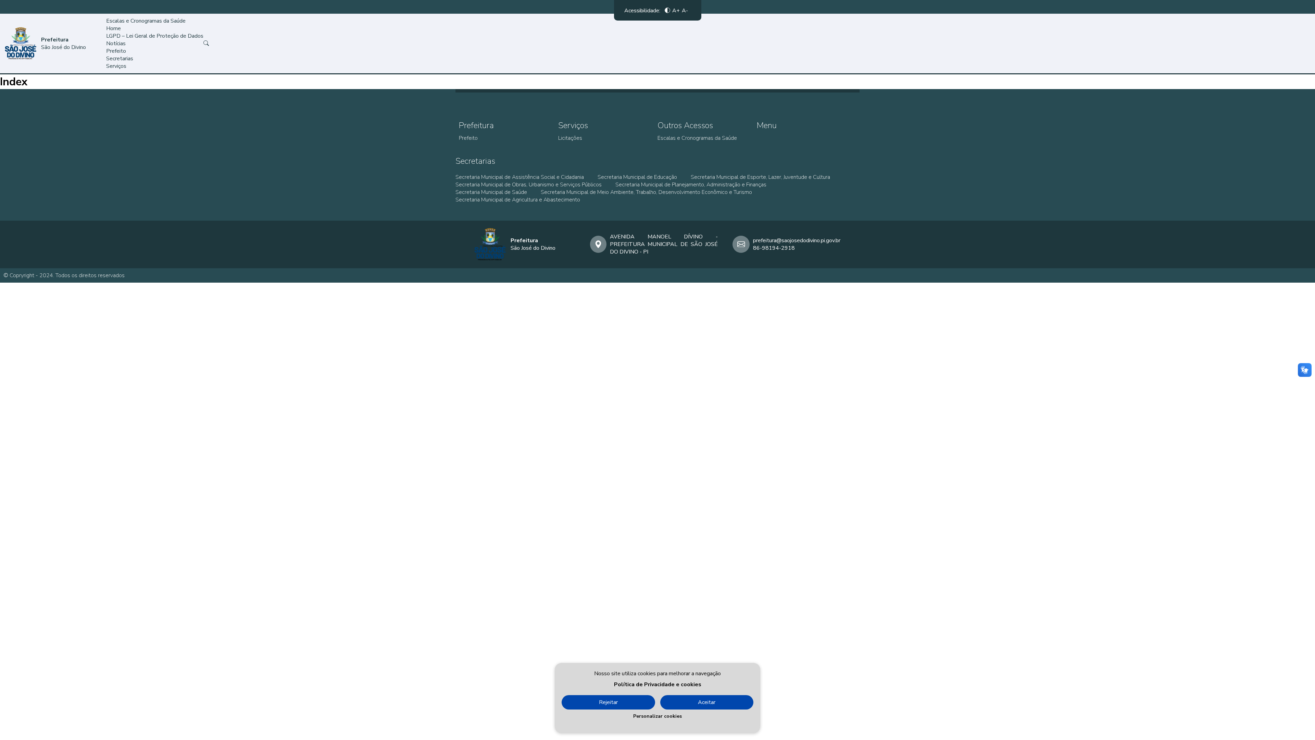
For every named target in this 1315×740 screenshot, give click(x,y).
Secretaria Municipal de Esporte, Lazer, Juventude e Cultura (760, 177)
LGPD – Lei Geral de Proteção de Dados (154, 36)
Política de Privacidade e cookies (657, 684)
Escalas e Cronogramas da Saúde (146, 21)
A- (685, 10)
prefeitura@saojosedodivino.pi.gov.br (796, 240)
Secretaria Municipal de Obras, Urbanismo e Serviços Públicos (528, 184)
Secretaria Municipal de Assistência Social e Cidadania (519, 177)
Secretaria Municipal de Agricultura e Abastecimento (517, 200)
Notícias (116, 43)
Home (113, 28)
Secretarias (119, 58)
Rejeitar (608, 702)
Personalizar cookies (657, 716)
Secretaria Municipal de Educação (637, 177)
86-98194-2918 (774, 248)
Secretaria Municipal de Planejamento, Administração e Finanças (690, 184)
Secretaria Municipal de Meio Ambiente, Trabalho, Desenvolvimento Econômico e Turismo (646, 192)
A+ (676, 10)
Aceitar (706, 702)
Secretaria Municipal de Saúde (491, 192)
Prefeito (116, 51)
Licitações (570, 138)
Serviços (116, 66)
